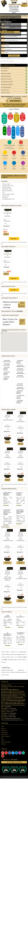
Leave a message (21, 304)
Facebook (23, 153)
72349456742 (7, 706)
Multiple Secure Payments (6, 79)
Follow (14, 155)
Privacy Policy (4, 732)
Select (6, 234)
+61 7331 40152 (25, 2)
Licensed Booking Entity (6, 87)
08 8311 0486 (11, 715)
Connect (14, 163)
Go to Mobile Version (14, 762)
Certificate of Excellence (6, 76)
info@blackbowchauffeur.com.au (13, 718)
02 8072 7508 (12, 716)
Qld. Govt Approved (5, 68)
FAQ (2, 738)
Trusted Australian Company (7, 81)
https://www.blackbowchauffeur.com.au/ (13, 720)
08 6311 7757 (10, 711)
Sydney (13, 17)
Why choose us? (8, 65)
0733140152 (17, 98)
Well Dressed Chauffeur (6, 73)
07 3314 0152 (12, 708)
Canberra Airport (6, 17)
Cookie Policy (4, 734)
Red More (6, 505)
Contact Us (3, 730)
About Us (3, 728)
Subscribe (3, 744)
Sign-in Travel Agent (5, 742)
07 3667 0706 (13, 710)
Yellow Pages (5, 153)
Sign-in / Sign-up (23, 7)
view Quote (14, 55)
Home (2, 726)
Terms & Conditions (5, 736)
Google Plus (21, 142)
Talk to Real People (5, 90)
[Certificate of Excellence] (10, 142)
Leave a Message (14, 100)
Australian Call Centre (5, 92)
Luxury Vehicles (4, 70)
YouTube (14, 153)
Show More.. (14, 238)
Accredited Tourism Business (7, 84)
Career (2, 740)
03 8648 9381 (13, 713)
